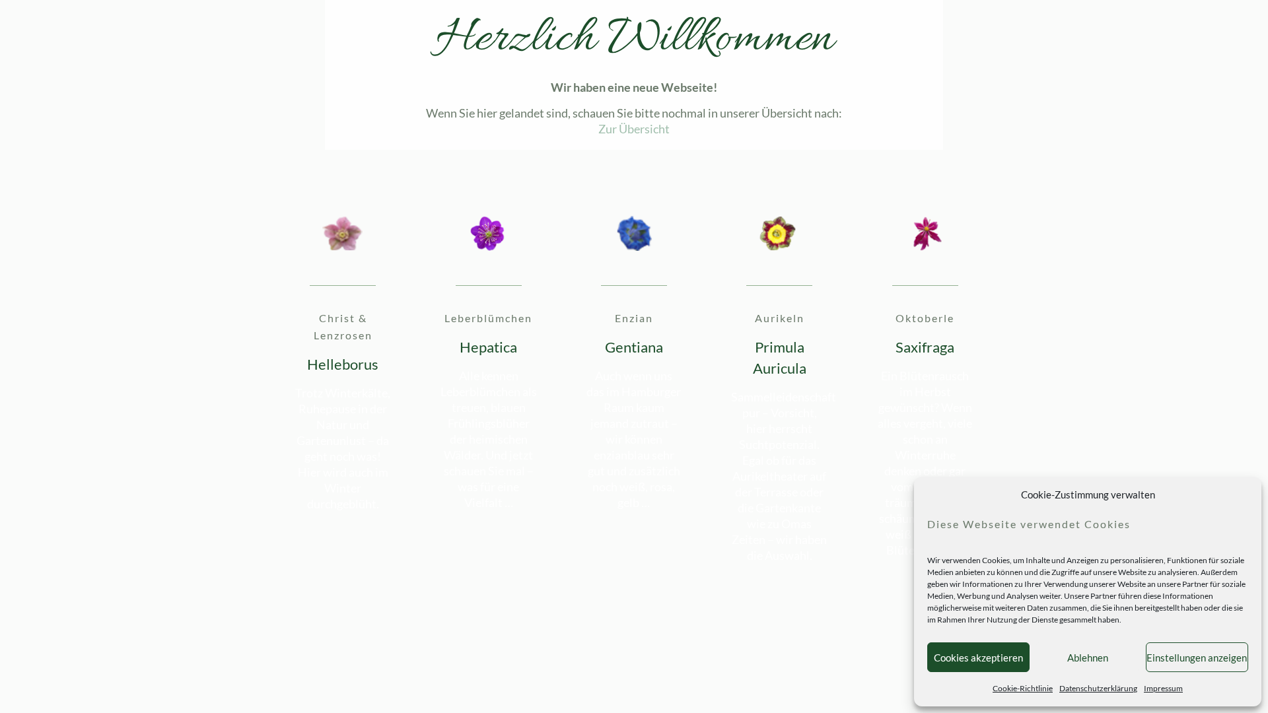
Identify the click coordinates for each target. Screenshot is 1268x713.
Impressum (1163, 688)
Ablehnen (1087, 657)
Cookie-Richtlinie (1023, 688)
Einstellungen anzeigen (1196, 657)
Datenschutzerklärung (1098, 688)
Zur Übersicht (634, 128)
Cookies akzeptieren (978, 657)
